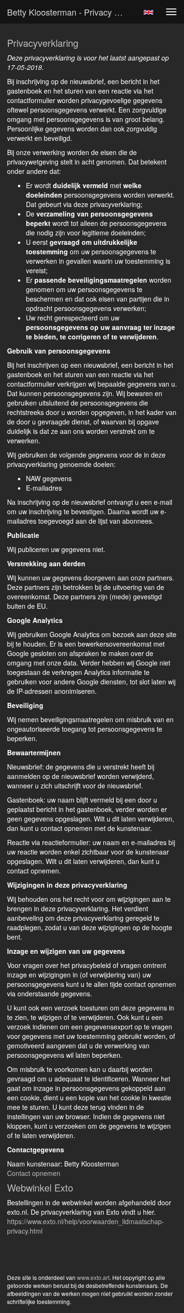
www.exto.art (93, 1277)
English (148, 12)
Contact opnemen (33, 1173)
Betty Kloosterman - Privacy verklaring (70, 12)
